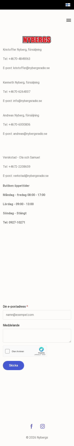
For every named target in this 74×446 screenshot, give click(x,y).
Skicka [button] (13, 365)
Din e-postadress (14, 306)
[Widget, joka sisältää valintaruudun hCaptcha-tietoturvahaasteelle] (25, 351)
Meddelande (11, 325)
